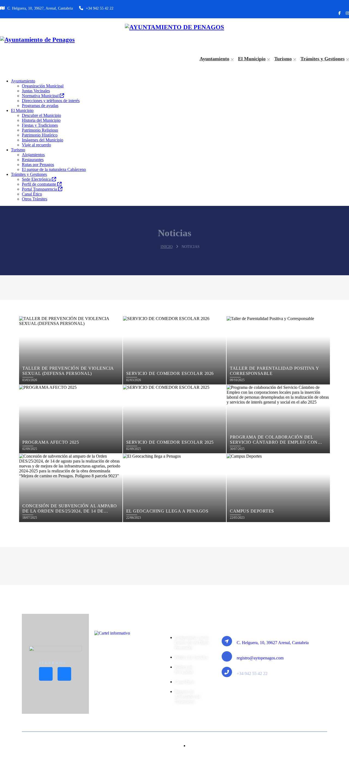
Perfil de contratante (39, 184)
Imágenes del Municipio (42, 140)
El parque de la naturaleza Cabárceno (54, 169)
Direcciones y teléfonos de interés (51, 100)
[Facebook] (339, 13)
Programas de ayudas (40, 105)
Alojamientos (33, 154)
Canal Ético (32, 194)
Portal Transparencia (40, 189)
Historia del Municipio (41, 120)
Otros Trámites (34, 199)
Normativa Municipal (41, 95)
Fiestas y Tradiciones (40, 125)
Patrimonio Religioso (40, 130)
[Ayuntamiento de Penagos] (174, 27)
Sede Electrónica (37, 179)
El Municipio (252, 58)
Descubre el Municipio (41, 115)
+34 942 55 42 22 (99, 8)
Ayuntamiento (214, 58)
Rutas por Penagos (38, 164)
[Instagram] (347, 13)
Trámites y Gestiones (322, 58)
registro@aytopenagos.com (260, 658)
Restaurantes (33, 159)
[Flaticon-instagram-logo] (64, 674)
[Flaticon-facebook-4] (46, 674)
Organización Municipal (43, 86)
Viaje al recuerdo (36, 145)
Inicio (167, 247)
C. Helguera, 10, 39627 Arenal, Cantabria (273, 642)
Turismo (283, 58)
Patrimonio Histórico (40, 135)
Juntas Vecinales (36, 90)
